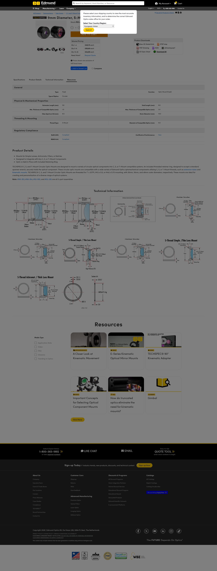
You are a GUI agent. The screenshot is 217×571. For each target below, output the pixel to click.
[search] (108, 3)
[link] (179, 2)
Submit (89, 30)
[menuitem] (38, 8)
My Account (164, 4)
